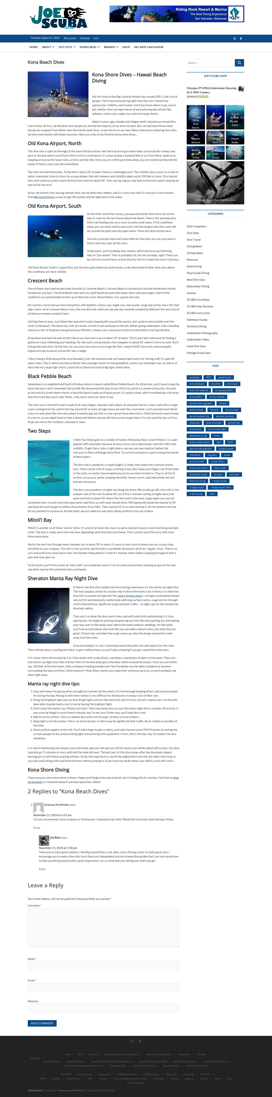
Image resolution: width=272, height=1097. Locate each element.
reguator (212, 454)
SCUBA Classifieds (198, 299)
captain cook (224, 377)
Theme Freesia (65, 1090)
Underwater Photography (202, 333)
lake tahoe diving (198, 435)
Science (191, 293)
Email (32, 980)
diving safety (195, 396)
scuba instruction (198, 467)
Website (33, 1001)
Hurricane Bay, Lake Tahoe (185, 1061)
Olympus (174, 1078)
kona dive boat (213, 422)
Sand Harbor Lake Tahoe (197, 1065)
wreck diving (195, 493)
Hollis (90, 1078)
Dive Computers (196, 226)
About (46, 47)
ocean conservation (199, 442)
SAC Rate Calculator (148, 47)
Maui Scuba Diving (198, 273)
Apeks (217, 1078)
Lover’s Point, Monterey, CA (216, 1061)
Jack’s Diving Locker (130, 595)
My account (70, 38)
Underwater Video (198, 339)
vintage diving (219, 480)
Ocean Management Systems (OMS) (130, 1078)
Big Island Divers (44, 197)
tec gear (218, 474)
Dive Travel (194, 239)
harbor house (196, 409)
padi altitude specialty (200, 448)
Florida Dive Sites (118, 1066)
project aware (226, 448)
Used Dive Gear (196, 346)
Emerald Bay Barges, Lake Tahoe (152, 1061)
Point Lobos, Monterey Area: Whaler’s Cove (83, 1066)
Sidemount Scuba (197, 319)
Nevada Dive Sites (171, 1066)
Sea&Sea (104, 1078)
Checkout (85, 38)
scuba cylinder (196, 461)
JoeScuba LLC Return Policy (159, 1054)
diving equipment (224, 390)
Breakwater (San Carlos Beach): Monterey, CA (111, 1061)
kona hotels (195, 429)
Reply (36, 827)
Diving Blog (88, 47)
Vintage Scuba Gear (199, 352)
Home (34, 47)
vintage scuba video (221, 487)
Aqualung (189, 1078)
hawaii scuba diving (199, 416)
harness (214, 409)
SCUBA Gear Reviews (200, 306)
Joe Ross (55, 837)
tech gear (234, 474)
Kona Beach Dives (51, 1061)
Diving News (194, 246)
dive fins (215, 383)
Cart (95, 38)
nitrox (217, 435)
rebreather (195, 454)
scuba (227, 454)
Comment (34, 905)
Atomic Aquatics (74, 1078)
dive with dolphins (198, 390)
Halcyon (204, 1078)
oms (218, 442)
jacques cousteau (225, 416)
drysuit (222, 403)
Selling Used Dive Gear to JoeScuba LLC (122, 1054)
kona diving (234, 422)
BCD (208, 377)
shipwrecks (220, 467)
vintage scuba (196, 487)
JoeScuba (194, 422)
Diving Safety (195, 253)
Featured (192, 259)
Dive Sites (65, 47)
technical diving (197, 480)
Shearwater (158, 1078)
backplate (194, 377)
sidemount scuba (198, 474)
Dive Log (201, 1054)
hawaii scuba (231, 409)
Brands (109, 47)
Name (32, 958)
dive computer (196, 383)
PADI (230, 442)
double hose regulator (200, 403)
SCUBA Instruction (198, 313)
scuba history (218, 461)
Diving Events (184, 1054)
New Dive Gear (196, 279)
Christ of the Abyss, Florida (144, 1066)
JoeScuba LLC (35, 1090)
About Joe (93, 1054)
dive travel (232, 383)
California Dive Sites (75, 1061)
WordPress (78, 1090)
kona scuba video (217, 429)
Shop (126, 47)
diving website (216, 396)
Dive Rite (56, 1078)
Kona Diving (194, 266)
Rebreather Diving (198, 286)
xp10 (212, 493)
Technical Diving (196, 326)
